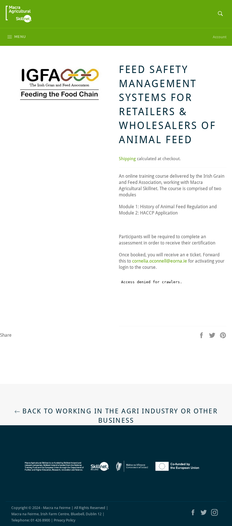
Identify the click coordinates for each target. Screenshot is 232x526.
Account (219, 37)
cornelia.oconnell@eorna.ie (159, 261)
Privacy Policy (64, 520)
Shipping (127, 158)
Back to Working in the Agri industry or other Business (119, 415)
